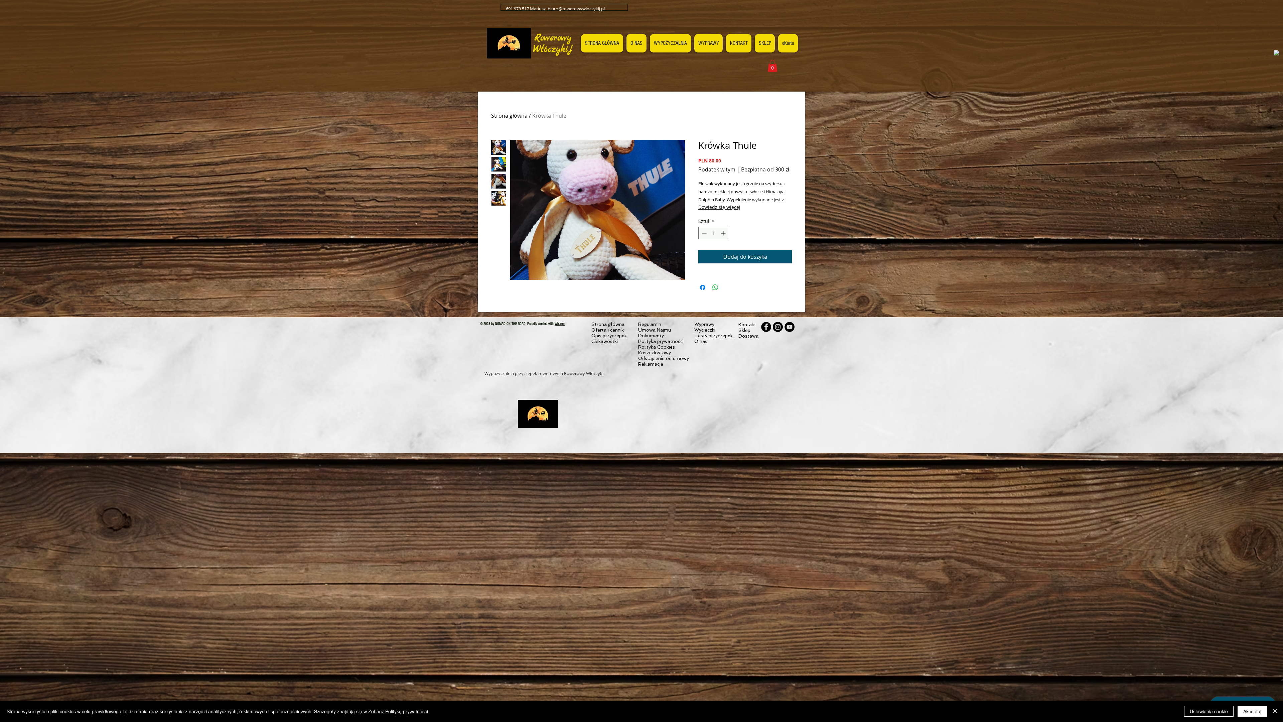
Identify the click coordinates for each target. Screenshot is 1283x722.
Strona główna (509, 115)
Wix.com (560, 324)
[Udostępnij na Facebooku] (703, 287)
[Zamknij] (1275, 711)
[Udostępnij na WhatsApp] (715, 287)
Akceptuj (1252, 711)
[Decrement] (703, 233)
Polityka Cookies (656, 347)
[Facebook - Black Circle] (766, 327)
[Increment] (724, 233)
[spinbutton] (714, 233)
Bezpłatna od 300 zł (765, 169)
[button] (772, 66)
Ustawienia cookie (1209, 711)
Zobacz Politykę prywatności (398, 711)
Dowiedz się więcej (719, 207)
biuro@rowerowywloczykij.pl (576, 9)
